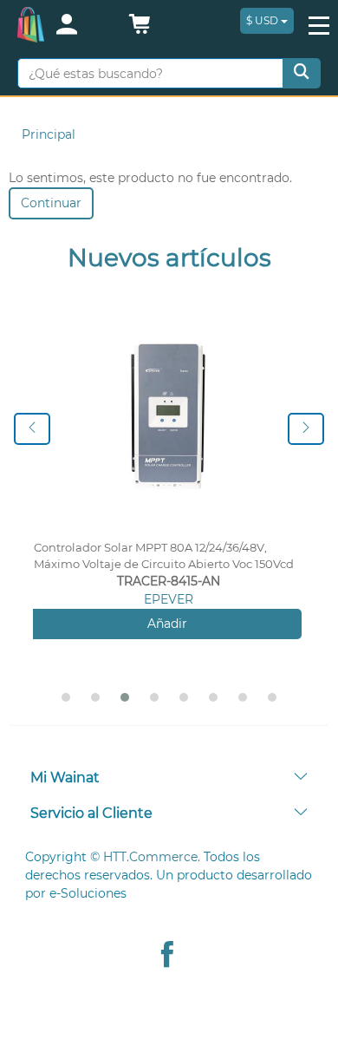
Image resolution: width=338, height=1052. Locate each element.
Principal (48, 134)
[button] (139, 28)
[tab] (169, 778)
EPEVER (168, 599)
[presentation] (32, 429)
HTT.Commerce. (151, 857)
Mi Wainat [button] (65, 777)
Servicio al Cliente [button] (91, 813)
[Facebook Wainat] (167, 956)
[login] (82, 26)
